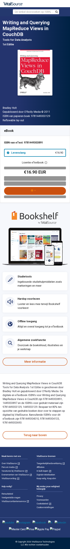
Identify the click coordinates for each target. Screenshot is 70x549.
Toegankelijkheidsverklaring (49, 463)
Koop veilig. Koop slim (46, 478)
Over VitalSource (9, 463)
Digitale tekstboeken (46, 475)
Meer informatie (35, 361)
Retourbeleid (7, 494)
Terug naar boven (35, 435)
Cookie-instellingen (45, 507)
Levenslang (37, 152)
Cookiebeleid (43, 504)
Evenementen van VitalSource (15, 475)
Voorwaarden (43, 500)
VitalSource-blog (9, 478)
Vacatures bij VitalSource (13, 471)
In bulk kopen (43, 471)
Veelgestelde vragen (11, 497)
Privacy (40, 496)
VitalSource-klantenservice (14, 501)
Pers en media (8, 467)
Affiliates (40, 467)
